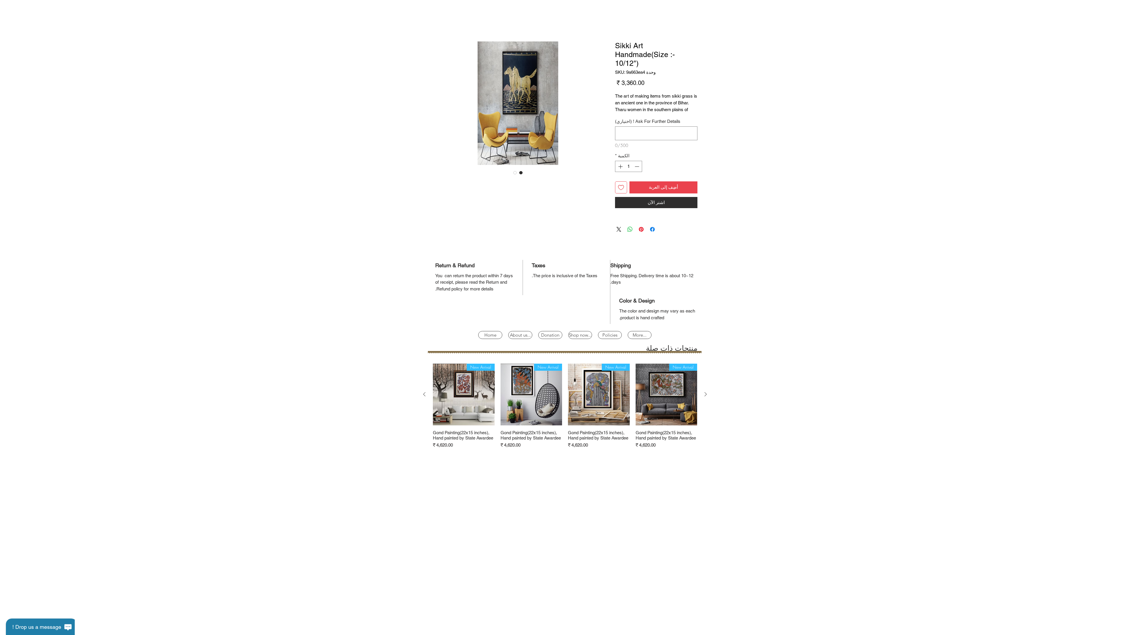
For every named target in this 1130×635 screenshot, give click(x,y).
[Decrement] (638, 174)
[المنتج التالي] (424, 401)
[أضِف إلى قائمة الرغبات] (621, 195)
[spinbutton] (629, 174)
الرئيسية (689, 21)
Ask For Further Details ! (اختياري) (647, 128)
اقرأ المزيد (624, 117)
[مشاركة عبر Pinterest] (641, 236)
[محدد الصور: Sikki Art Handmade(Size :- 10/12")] (521, 174)
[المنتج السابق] (705, 401)
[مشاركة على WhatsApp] (630, 236)
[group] (565, 413)
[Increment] (620, 174)
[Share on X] (618, 236)
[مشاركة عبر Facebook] (652, 236)
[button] (610, 343)
